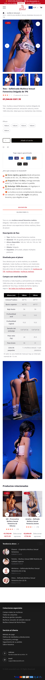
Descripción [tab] (22, 207)
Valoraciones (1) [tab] (22, 212)
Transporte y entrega (10, 639)
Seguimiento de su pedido (12, 642)
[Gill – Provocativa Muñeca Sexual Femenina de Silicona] (12, 504)
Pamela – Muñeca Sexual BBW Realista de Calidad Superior (26, 560)
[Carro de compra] (41, 7)
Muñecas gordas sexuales (12, 617)
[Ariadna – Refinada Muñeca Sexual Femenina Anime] (32, 504)
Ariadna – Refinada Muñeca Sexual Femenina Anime (33, 521)
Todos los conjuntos (10, 615)
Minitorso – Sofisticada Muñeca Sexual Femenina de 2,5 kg (25, 569)
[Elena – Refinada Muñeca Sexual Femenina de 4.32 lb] (6, 580)
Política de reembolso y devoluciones (16, 637)
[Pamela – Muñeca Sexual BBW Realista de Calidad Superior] (6, 561)
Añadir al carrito (27, 140)
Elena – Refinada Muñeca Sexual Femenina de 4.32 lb (23, 579)
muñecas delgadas (13, 271)
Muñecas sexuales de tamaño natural (16, 620)
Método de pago (9, 634)
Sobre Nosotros (8, 644)
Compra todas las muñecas (13, 612)
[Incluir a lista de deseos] (3, 147)
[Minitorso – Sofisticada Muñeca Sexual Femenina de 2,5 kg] (6, 571)
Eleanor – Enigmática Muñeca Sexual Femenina (24, 550)
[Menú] (4, 7)
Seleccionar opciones (17, 534)
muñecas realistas (27, 271)
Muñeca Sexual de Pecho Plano (14, 622)
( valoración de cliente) (21, 95)
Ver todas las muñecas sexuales (20, 288)
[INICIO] (3, 13)
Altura (5, 121)
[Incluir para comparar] (8, 147)
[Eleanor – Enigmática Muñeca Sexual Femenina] (6, 552)
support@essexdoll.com (16, 661)
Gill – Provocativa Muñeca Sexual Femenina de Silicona (12, 522)
